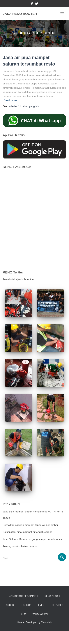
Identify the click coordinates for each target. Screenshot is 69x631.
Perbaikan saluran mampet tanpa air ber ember (30, 524)
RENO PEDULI (52, 596)
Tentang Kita (40, 614)
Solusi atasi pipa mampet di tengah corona (27, 531)
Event (42, 605)
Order (10, 605)
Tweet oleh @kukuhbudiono (19, 279)
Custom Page (32, 4)
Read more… (11, 100)
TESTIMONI (26, 605)
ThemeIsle (46, 622)
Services (57, 605)
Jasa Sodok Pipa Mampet (23, 596)
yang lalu (29, 106)
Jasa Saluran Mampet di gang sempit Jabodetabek (32, 539)
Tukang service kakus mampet (20, 546)
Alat (23, 614)
